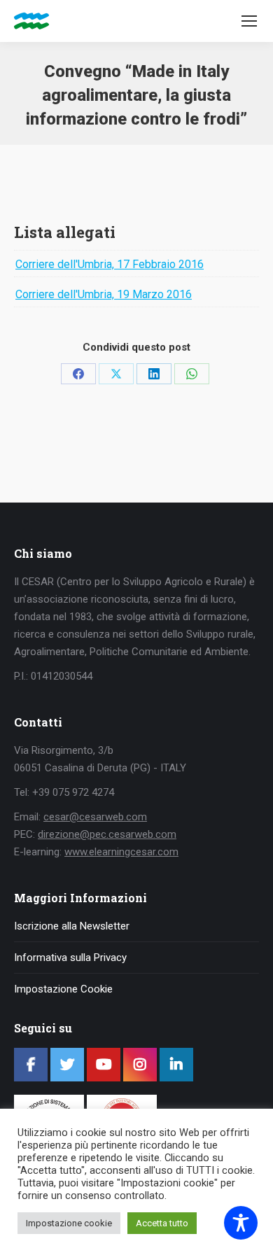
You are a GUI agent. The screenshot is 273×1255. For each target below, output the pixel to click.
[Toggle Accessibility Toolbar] (241, 1223)
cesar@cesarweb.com (95, 817)
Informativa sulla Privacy (70, 957)
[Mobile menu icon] (249, 21)
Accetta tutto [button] (162, 1223)
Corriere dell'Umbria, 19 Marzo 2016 (103, 294)
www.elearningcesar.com (121, 852)
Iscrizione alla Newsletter (72, 926)
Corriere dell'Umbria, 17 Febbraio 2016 (109, 264)
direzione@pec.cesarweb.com (107, 834)
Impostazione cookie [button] (69, 1223)
